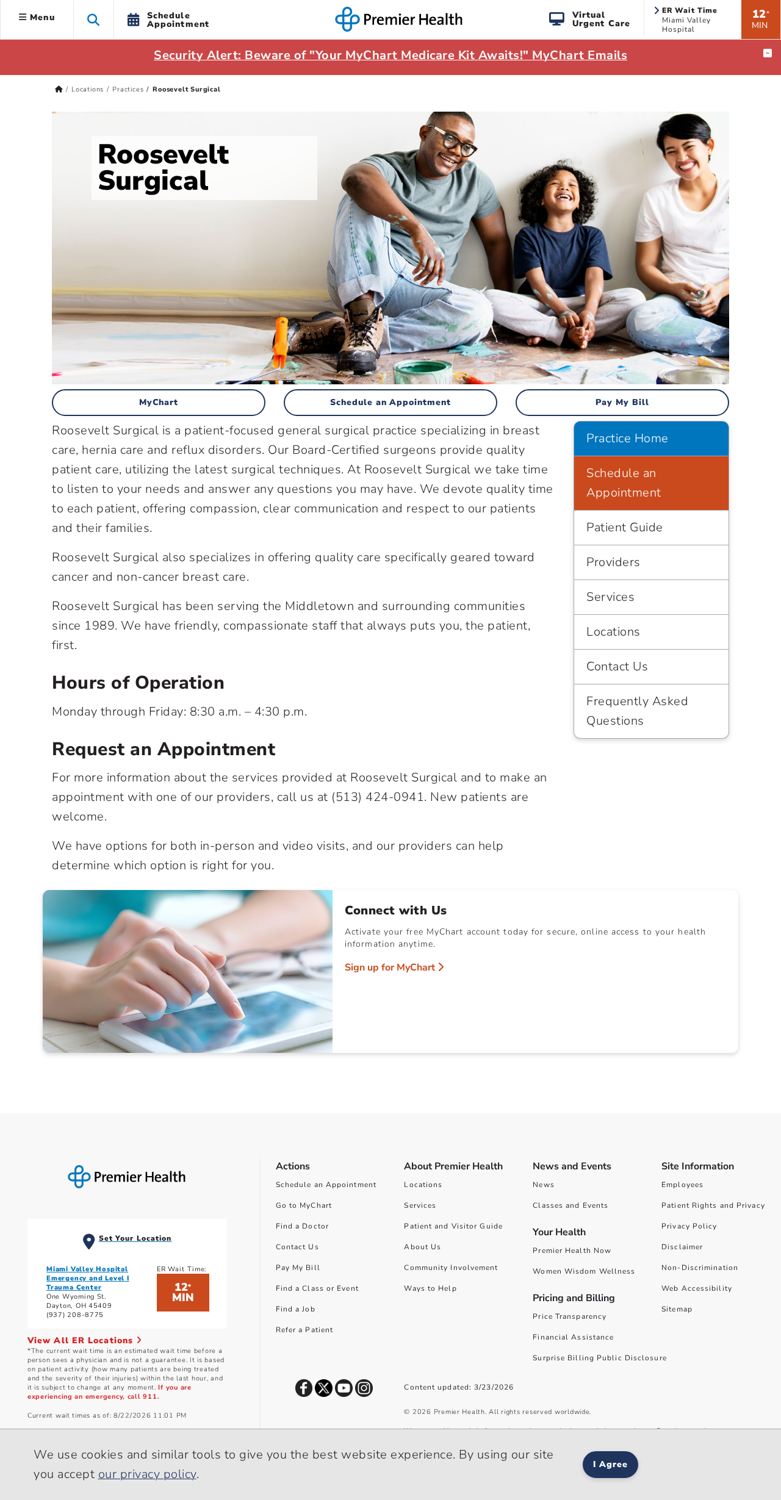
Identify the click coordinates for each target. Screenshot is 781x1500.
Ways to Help (430, 1288)
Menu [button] (41, 17)
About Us (422, 1247)
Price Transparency (569, 1316)
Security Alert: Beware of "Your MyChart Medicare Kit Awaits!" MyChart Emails (390, 55)
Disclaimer (682, 1247)
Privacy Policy (689, 1226)
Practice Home (627, 438)
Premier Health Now (572, 1250)
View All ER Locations (81, 1340)
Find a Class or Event (317, 1288)
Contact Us (617, 666)
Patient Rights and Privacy (713, 1205)
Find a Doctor (302, 1226)
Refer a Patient (305, 1330)
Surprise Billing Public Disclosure (599, 1358)
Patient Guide (624, 527)
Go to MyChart (304, 1205)
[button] (93, 19)
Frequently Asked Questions (637, 711)
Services (610, 597)
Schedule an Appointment (391, 402)
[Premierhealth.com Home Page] (59, 89)
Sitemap (677, 1309)
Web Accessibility (696, 1288)
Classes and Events (570, 1205)
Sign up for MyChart (391, 967)
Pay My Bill (622, 402)
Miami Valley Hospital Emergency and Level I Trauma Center (87, 1278)
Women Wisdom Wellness (584, 1271)
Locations (87, 89)
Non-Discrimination (699, 1267)
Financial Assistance (573, 1337)
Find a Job (295, 1309)
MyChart (159, 402)
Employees (682, 1185)
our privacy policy (147, 1474)
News (543, 1185)
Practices (127, 89)
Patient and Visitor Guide (453, 1226)
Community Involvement (451, 1267)
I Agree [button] (610, 1464)
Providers (613, 562)
